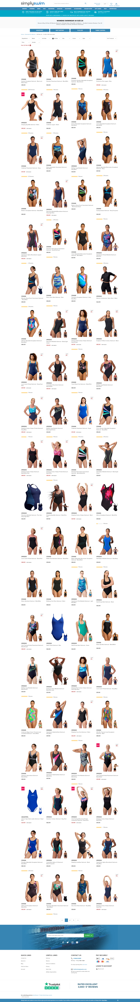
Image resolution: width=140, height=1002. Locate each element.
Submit (87, 935)
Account (23, 969)
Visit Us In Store (24, 966)
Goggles (59, 8)
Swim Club (48, 969)
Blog (22, 963)
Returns (48, 961)
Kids (44, 8)
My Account (97, 3)
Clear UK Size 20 (25, 45)
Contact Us (23, 958)
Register (98, 4)
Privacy (48, 966)
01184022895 (77, 958)
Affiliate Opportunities (51, 972)
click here (84, 964)
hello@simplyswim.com (80, 969)
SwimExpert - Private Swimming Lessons (42, 995)
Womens (32, 8)
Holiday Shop (88, 8)
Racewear (51, 8)
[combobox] (70, 3)
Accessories (77, 8)
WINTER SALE (113, 8)
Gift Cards (98, 8)
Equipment (68, 8)
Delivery (48, 958)
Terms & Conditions (50, 963)
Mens (38, 8)
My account (101, 969)
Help (105, 8)
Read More (104, 1000)
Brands (24, 8)
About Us (23, 961)
